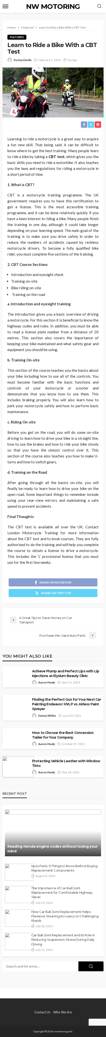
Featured (17, 37)
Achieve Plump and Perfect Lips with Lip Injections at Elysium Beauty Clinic (65, 673)
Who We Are (62, 1012)
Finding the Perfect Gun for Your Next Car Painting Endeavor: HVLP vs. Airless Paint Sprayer (66, 704)
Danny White (47, 715)
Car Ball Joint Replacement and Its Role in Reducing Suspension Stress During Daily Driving (63, 939)
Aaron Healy (46, 682)
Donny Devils (23, 60)
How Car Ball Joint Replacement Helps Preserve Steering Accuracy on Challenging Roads (64, 916)
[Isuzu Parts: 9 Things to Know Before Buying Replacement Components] (19, 872)
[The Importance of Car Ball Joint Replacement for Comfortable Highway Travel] (19, 894)
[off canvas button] (5, 6)
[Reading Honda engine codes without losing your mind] (53, 833)
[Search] (99, 6)
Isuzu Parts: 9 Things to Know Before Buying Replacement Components (64, 868)
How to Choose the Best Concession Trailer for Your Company (62, 735)
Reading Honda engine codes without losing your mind (52, 849)
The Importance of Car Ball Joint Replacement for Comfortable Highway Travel (61, 892)
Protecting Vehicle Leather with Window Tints (66, 763)
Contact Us (42, 1012)
